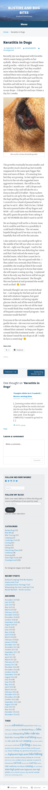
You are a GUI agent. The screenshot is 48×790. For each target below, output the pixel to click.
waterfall (30, 772)
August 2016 (10, 677)
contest (40, 741)
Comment (36, 460)
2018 (10, 725)
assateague (8, 730)
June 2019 (9, 605)
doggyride (37, 748)
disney (35, 745)
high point (23, 754)
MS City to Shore (12, 760)
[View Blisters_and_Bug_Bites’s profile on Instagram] (11, 481)
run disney (21, 766)
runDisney (9, 553)
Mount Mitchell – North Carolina (17, 590)
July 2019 (8, 602)
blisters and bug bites (24, 10)
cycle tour (16, 745)
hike (31, 754)
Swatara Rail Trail (12, 582)
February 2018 (10, 640)
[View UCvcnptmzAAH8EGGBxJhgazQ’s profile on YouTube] (17, 481)
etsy (21, 751)
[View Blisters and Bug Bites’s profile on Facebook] (6, 481)
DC (31, 745)
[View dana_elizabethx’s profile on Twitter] (8, 481)
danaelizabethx (30, 48)
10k (7, 725)
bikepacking (18, 733)
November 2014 (11, 715)
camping (27, 740)
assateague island (16, 730)
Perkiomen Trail (10, 372)
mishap (28, 757)
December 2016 (11, 667)
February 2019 (10, 612)
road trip (33, 763)
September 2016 (11, 675)
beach (34, 730)
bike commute (9, 734)
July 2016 (8, 680)
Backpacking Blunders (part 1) (37, 373)
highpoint (13, 754)
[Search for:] (15, 488)
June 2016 (9, 682)
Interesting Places (12, 550)
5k (5, 725)
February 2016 (10, 692)
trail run (12, 772)
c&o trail (19, 741)
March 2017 (9, 660)
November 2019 (11, 600)
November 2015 (11, 697)
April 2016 (9, 687)
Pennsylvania (9, 763)
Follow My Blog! (14, 494)
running (29, 766)
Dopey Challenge (13, 751)
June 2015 (9, 707)
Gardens (8, 545)
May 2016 (8, 685)
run (6, 766)
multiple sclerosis (21, 760)
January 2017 (10, 665)
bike (38, 729)
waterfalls (37, 772)
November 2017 (11, 647)
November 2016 (11, 670)
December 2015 (11, 695)
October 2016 (10, 672)
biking (32, 737)
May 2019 (8, 607)
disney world (30, 748)
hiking (38, 754)
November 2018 (11, 617)
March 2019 (9, 610)
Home (5, 32)
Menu (24, 24)
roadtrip (39, 763)
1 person (23, 425)
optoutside (30, 760)
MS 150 (34, 757)
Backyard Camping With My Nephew (19, 580)
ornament (36, 760)
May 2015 (8, 710)
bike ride (29, 733)
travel (17, 772)
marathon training (20, 757)
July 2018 (8, 627)
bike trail (24, 737)
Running (8, 555)
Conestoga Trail (11, 540)
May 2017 (8, 655)
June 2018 (9, 630)
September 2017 (11, 652)
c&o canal (11, 741)
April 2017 (9, 657)
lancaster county (9, 757)
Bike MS (8, 533)
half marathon (33, 751)
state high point (12, 769)
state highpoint (26, 769)
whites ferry (8, 775)
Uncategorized (10, 560)
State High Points (12, 558)
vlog (26, 772)
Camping (8, 538)
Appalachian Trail (30, 726)
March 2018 (9, 637)
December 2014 (11, 712)
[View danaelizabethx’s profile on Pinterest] (14, 481)
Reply (5, 429)
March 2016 (9, 690)
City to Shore (35, 741)
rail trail (17, 763)
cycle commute (8, 745)
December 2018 (11, 615)
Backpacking (10, 530)
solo (34, 766)
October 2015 (10, 700)
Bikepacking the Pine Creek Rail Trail (19, 587)
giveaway (26, 751)
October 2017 (10, 650)
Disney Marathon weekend (18, 748)
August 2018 (10, 625)
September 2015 (11, 702)
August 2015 (10, 705)
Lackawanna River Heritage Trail (17, 585)
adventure (18, 725)
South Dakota (39, 766)
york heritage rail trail (16, 775)
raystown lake (25, 763)
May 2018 (8, 632)
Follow (10, 510)
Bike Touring (10, 535)
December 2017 (11, 645)
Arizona (39, 725)
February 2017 (10, 662)
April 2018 (9, 635)
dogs (6, 751)
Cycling (8, 543)
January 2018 (10, 642)
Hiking (7, 548)
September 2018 (11, 622)
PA (40, 760)
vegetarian (22, 772)
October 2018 (10, 620)
